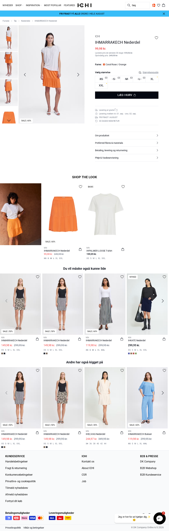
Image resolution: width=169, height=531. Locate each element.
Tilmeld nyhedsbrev (16, 487)
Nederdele (25, 21)
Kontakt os (88, 461)
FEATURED (69, 5)
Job (84, 481)
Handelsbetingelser (16, 461)
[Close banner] (163, 13)
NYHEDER (8, 5)
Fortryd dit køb (13, 501)
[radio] (152, 79)
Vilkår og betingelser (33, 527)
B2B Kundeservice (150, 474)
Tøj (15, 21)
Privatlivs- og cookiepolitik (20, 481)
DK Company (147, 461)
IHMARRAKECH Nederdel (46, 21)
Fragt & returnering (16, 468)
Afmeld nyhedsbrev (16, 494)
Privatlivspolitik (13, 527)
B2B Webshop (148, 468)
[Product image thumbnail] (9, 38)
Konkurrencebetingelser (19, 474)
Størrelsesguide (150, 72)
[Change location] (153, 5)
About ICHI (88, 468)
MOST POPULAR (52, 5)
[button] (126, 135)
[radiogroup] (126, 82)
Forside (6, 21)
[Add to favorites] (156, 37)
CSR (84, 474)
